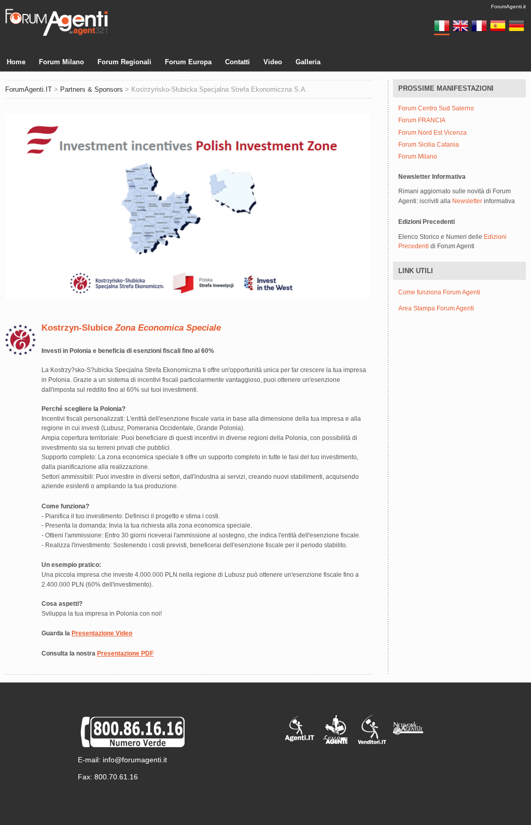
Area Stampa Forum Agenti (436, 308)
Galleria (308, 62)
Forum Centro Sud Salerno (436, 108)
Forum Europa (188, 62)
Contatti (237, 62)
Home (16, 62)
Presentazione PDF (125, 653)
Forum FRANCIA (421, 120)
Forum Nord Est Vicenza (432, 133)
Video (272, 62)
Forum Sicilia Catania (428, 144)
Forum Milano (61, 62)
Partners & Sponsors (91, 89)
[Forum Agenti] (56, 34)
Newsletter (467, 201)
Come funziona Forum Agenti (439, 292)
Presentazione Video (102, 633)
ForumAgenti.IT (28, 89)
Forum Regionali (124, 62)
